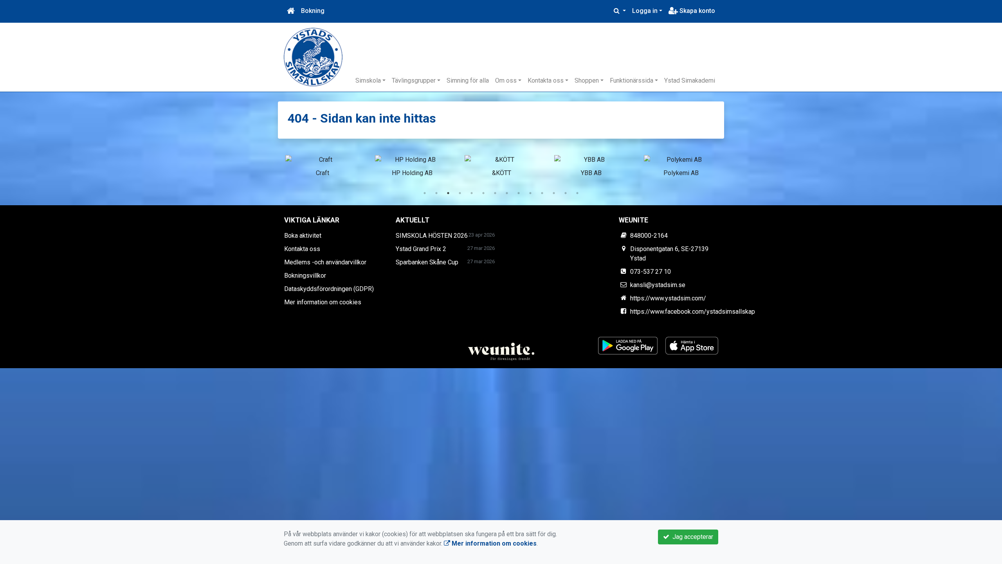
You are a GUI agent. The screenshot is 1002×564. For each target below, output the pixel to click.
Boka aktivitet (302, 235)
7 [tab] (495, 193)
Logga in (645, 10)
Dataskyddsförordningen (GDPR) (329, 289)
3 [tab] (448, 193)
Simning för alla (468, 80)
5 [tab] (472, 193)
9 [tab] (519, 193)
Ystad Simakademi (689, 80)
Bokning (312, 10)
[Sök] (620, 11)
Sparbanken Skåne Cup (427, 262)
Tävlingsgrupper (414, 80)
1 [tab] (425, 193)
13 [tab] (565, 193)
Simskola (368, 80)
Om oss (506, 80)
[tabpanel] (322, 164)
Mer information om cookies (322, 302)
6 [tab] (483, 193)
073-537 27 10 (650, 271)
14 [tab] (577, 193)
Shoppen (587, 80)
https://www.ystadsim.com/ (668, 298)
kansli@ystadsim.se (657, 285)
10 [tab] (530, 193)
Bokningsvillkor (305, 275)
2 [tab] (436, 193)
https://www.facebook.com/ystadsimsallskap (692, 311)
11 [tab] (542, 193)
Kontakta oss (546, 80)
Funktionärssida (631, 80)
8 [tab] (507, 193)
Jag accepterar (691, 536)
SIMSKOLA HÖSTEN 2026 (432, 235)
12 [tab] (554, 193)
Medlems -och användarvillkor (325, 262)
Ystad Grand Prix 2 (421, 249)
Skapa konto (696, 10)
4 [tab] (460, 193)
